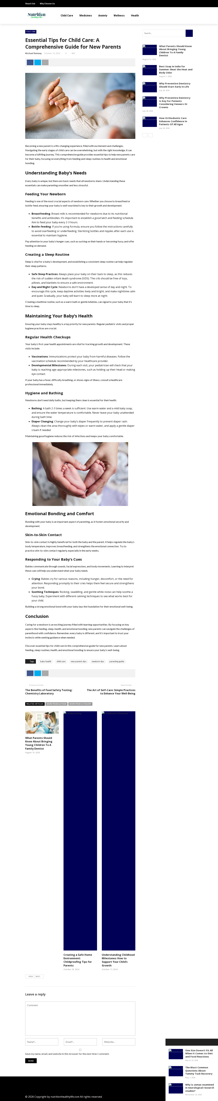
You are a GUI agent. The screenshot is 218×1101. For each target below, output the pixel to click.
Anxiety (102, 15)
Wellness (119, 15)
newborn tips (98, 661)
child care (61, 661)
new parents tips (78, 661)
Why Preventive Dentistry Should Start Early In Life (174, 85)
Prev (31, 976)
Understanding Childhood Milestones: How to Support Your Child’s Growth (118, 960)
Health (135, 15)
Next (38, 976)
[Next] (150, 135)
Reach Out (30, 3)
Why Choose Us (47, 3)
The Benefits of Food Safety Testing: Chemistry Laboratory (48, 691)
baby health (45, 661)
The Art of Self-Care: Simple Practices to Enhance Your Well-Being (111, 691)
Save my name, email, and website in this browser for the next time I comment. (67, 1053)
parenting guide (116, 661)
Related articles (34, 704)
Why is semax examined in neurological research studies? (199, 1087)
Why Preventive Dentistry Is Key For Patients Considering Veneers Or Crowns (174, 102)
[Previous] (145, 135)
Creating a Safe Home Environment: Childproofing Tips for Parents (78, 960)
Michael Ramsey (33, 53)
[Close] (169, 1042)
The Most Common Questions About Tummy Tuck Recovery (198, 1070)
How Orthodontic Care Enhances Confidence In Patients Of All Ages (173, 121)
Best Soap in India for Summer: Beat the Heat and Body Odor (175, 69)
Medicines (85, 15)
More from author (56, 704)
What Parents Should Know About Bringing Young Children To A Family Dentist (38, 743)
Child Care (67, 15)
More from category (80, 704)
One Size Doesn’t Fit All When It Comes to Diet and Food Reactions (199, 1053)
